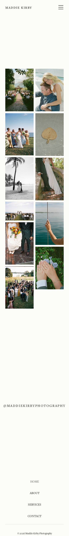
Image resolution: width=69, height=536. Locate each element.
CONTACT (34, 516)
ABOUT (34, 493)
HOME (34, 481)
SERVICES (34, 504)
